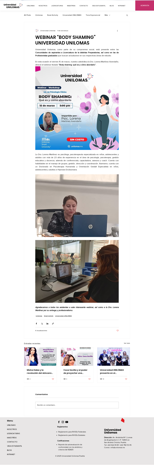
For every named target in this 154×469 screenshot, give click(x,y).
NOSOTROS (12, 429)
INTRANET (11, 454)
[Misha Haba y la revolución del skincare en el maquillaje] (40, 356)
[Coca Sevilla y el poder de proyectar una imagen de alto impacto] (77, 356)
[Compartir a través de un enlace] (53, 323)
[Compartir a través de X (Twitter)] (42, 323)
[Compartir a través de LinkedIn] (47, 323)
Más (106, 15)
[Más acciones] (117, 30)
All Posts (27, 15)
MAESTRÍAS (12, 437)
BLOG (9, 450)
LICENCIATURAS (13, 433)
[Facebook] (58, 422)
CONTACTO (12, 442)
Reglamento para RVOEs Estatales (71, 435)
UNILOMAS (11, 425)
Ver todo (127, 343)
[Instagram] (62, 422)
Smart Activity (52, 15)
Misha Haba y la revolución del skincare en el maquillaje (39, 372)
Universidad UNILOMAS (72, 15)
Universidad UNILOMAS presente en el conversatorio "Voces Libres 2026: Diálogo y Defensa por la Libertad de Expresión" (112, 372)
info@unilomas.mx (117, 447)
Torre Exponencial (93, 15)
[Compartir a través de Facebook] (36, 323)
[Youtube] (66, 422)
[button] (71, 5)
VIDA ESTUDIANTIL (14, 446)
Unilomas (39, 15)
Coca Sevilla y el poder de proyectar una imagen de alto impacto (76, 372)
